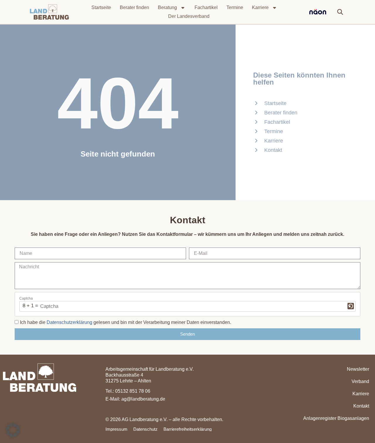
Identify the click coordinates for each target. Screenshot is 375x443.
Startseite (101, 7)
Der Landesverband (188, 16)
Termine (234, 7)
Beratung (167, 7)
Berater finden (134, 7)
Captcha (26, 298)
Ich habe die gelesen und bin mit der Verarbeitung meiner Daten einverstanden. (125, 322)
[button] (340, 12)
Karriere (260, 7)
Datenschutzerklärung (69, 322)
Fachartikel (206, 7)
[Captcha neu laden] (350, 306)
